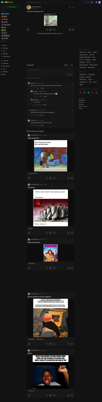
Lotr (94, 57)
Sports (4, 16)
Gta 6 (81, 59)
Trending (5, 48)
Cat (90, 82)
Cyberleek (88, 59)
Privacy (81, 108)
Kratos (94, 59)
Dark (4, 27)
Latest (4, 45)
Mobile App (82, 100)
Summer (92, 54)
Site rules (81, 104)
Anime (4, 33)
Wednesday (83, 67)
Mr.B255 (35, 91)
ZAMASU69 (33, 120)
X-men (89, 62)
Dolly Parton (92, 67)
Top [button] (4, 51)
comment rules (43, 78)
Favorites (5, 60)
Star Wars (82, 62)
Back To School (83, 54)
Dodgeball (31, 339)
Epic (4, 30)
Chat (4, 69)
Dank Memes (83, 74)
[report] (69, 29)
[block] (73, 29)
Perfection (31, 187)
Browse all (4, 41)
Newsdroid (5, 13)
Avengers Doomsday (85, 57)
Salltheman (36, 99)
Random (5, 53)
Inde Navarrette (84, 65)
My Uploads (6, 66)
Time (71, 65)
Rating (65, 65)
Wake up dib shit (33, 138)
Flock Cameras (93, 65)
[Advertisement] (89, 26)
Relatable (5, 38)
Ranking (5, 71)
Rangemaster (33, 110)
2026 (89, 52)
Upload (12, 7)
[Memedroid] (2, 2)
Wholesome (5, 35)
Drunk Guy (31, 390)
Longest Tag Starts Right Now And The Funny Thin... (51, 33)
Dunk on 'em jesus (34, 242)
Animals (4, 22)
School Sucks (40, 339)
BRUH (30, 353)
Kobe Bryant (32, 263)
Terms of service (83, 106)
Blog (4, 74)
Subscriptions (6, 56)
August (95, 52)
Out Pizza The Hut (33, 173)
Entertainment (6, 24)
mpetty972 (33, 83)
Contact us (82, 102)
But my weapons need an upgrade (39, 297)
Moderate (5, 63)
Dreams (31, 228)
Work (81, 84)
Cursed (90, 79)
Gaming (4, 19)
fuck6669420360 (36, 7)
